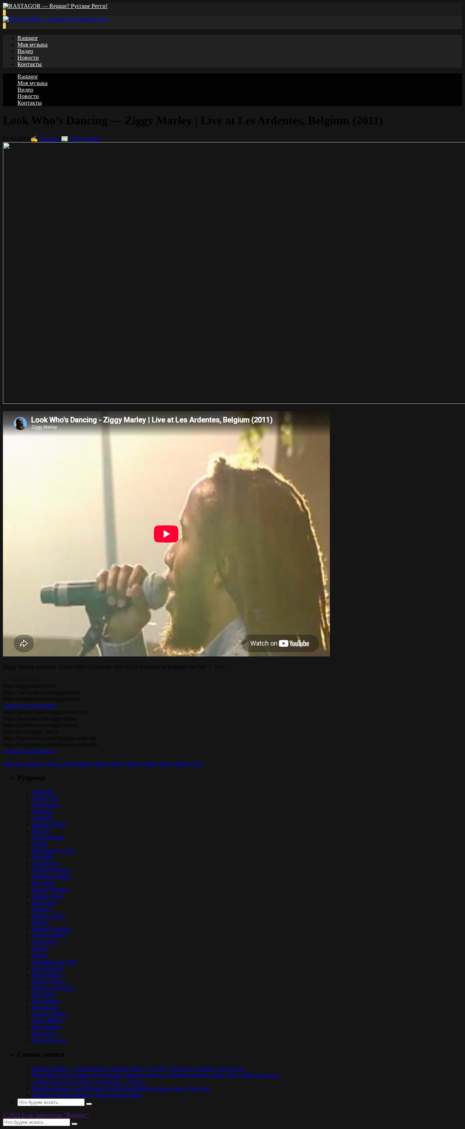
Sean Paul (43, 994)
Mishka (40, 922)
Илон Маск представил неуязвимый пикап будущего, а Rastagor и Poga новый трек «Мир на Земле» (156, 1075)
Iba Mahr (42, 857)
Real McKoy (47, 975)
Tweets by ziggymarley (29, 705)
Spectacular (45, 1007)
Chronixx (43, 818)
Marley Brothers (50, 890)
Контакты (29, 64)
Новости (28, 58)
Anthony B (45, 798)
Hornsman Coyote (53, 850)
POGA (40, 948)
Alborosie (43, 791)
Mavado (41, 909)
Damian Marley (50, 824)
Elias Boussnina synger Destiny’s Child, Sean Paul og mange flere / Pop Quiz (121, 1088)
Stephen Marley (50, 1014)
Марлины (44, 1033)
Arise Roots (45, 804)
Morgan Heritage (51, 929)
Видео (25, 51)
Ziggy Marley (85, 139)
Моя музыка (32, 44)
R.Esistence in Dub (54, 962)
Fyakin (40, 844)
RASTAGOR (48, 968)
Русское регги (49, 1040)
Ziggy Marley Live (181, 763)
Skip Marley (46, 1001)
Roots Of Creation (53, 988)
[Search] (89, 1104)
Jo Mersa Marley (51, 870)
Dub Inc (41, 831)
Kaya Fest (43, 883)
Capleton (42, 811)
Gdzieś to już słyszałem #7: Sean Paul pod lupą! (87, 1095)
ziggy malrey (110, 763)
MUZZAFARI (49, 935)
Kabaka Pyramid (51, 876)
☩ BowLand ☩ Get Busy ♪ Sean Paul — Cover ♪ (89, 1082)
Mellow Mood (48, 916)
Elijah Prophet (48, 837)
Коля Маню (46, 1027)
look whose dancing (71, 763)
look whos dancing (24, 763)
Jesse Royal (45, 863)
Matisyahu (44, 903)
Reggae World (48, 981)
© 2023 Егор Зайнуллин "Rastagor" (46, 1115)
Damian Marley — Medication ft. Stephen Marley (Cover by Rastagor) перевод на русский (138, 1068)
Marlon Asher (48, 896)
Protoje (40, 955)
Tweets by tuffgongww (29, 751)
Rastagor (27, 38)
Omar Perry (45, 942)
